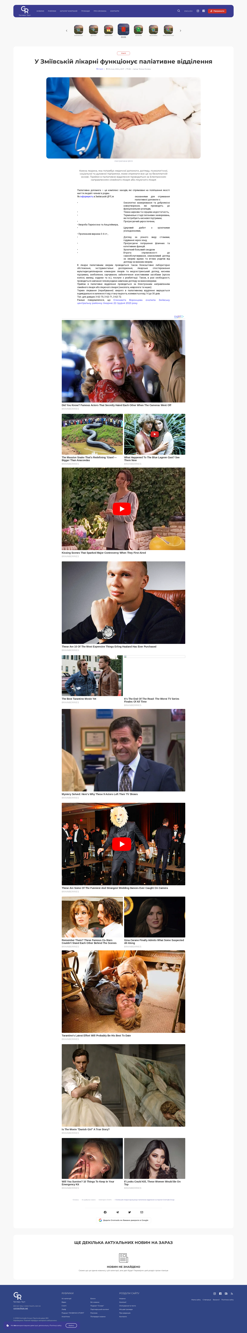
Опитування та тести (127, 1306)
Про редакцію (124, 1313)
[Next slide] (180, 30)
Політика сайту (227, 1300)
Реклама (93, 1313)
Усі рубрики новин (89, 1200)
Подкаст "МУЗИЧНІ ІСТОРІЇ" (73, 1313)
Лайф (64, 1309)
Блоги (92, 1298)
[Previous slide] (66, 30)
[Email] (141, 1212)
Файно (71, 1325)
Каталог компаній (68, 11)
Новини (40, 11)
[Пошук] (178, 11)
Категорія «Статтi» (105, 1200)
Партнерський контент (99, 1309)
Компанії (122, 1302)
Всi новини (94, 1302)
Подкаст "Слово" (97, 1306)
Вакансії (216, 1300)
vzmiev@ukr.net (20, 1308)
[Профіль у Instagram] (198, 11)
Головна (76, 1200)
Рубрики (52, 11)
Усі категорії (66, 1298)
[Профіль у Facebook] (203, 11)
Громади (85, 11)
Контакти (114, 11)
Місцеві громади (126, 1309)
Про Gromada (100, 11)
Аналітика (66, 1317)
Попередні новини (97, 1317)
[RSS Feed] (232, 1294)
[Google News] (226, 1294)
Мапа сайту (196, 1300)
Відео (64, 1302)
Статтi (123, 53)
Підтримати (218, 11)
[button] (105, 1212)
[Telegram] (117, 1212)
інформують (87, 196)
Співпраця (207, 1300)
